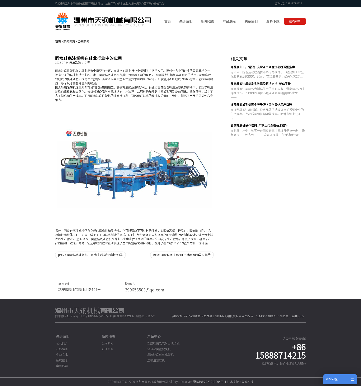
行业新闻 (107, 349)
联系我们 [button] (251, 21)
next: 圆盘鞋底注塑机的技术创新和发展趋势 (182, 254)
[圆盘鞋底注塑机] (134, 165)
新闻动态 (69, 41)
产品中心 (154, 336)
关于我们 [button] (186, 21)
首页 (58, 41)
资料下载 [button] (273, 21)
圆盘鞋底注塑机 (65, 87)
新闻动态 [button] (207, 21)
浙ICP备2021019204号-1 (209, 381)
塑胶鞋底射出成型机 (160, 354)
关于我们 (63, 336)
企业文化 (62, 354)
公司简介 (62, 343)
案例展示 (62, 365)
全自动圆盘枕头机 (159, 349)
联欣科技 (247, 381)
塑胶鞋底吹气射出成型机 (163, 343)
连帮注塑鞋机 (156, 360)
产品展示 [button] (229, 21)
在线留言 (62, 349)
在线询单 (295, 21)
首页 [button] (167, 21)
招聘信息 (62, 360)
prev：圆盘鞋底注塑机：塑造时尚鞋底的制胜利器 (90, 254)
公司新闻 (83, 41)
